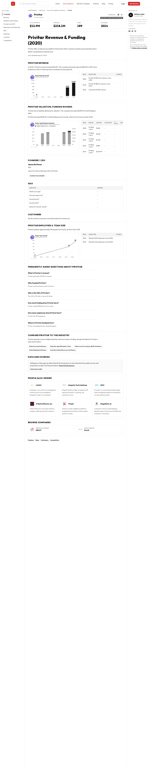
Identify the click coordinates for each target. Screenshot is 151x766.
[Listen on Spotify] (132, 31)
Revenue (6, 17)
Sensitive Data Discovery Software (63, 350)
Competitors (7, 40)
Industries (6, 34)
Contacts (6, 37)
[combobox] (35, 4)
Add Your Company (83, 4)
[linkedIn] (118, 14)
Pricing (110, 4)
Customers (44, 440)
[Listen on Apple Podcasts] (135, 31)
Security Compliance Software (56, 10)
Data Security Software (37, 346)
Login (123, 4)
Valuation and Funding (10, 21)
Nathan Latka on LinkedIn (139, 48)
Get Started (134, 4)
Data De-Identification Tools (60, 346)
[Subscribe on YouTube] (129, 31)
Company (6, 14)
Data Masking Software (37, 350)
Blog (103, 4)
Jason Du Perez (35, 164)
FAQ (4, 31)
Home (58, 4)
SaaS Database (68, 4)
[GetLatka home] (13, 4)
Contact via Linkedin (37, 176)
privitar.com (112, 14)
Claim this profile (36, 369)
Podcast (96, 4)
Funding (30, 440)
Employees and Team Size (11, 27)
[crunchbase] (121, 14)
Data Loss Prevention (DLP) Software (88, 346)
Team (37, 440)
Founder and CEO (9, 24)
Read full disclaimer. (67, 366)
